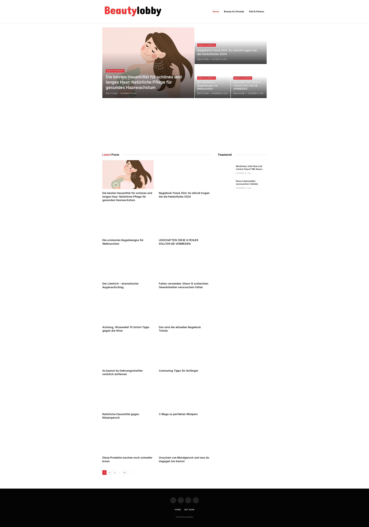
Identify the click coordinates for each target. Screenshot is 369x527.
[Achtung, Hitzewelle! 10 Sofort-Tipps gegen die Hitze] (128, 308)
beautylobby (112, 93)
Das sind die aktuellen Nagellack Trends (180, 329)
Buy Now (189, 509)
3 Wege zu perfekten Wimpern (178, 414)
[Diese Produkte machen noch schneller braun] (128, 439)
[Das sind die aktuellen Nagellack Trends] (184, 308)
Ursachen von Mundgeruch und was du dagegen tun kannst (184, 459)
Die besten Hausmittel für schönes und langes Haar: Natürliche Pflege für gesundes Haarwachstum (144, 82)
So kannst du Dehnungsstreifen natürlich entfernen (122, 372)
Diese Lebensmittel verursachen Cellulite (247, 182)
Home (216, 11)
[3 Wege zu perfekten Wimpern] (184, 395)
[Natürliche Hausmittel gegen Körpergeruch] (128, 395)
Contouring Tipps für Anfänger (178, 370)
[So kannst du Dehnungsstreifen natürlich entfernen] (128, 352)
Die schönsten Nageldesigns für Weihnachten (207, 85)
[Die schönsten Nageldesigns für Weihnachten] (128, 221)
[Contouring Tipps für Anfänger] (184, 352)
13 (124, 472)
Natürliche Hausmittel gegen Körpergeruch (120, 416)
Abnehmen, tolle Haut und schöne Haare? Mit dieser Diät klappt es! (249, 168)
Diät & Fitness (256, 11)
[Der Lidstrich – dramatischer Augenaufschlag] (128, 265)
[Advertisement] (156, 125)
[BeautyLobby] (132, 11)
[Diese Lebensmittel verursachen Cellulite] (225, 185)
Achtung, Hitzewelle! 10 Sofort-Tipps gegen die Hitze (125, 329)
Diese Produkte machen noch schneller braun (127, 459)
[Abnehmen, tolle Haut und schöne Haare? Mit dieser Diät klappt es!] (225, 170)
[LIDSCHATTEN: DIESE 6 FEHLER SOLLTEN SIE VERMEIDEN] (184, 221)
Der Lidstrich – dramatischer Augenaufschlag (120, 285)
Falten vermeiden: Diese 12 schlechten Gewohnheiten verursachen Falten (183, 285)
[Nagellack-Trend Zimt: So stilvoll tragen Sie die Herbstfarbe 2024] (231, 45)
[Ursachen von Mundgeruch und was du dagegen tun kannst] (184, 439)
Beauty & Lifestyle (234, 11)
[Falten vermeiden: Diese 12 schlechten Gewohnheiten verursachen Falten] (184, 265)
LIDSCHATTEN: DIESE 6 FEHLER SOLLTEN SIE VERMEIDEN (247, 85)
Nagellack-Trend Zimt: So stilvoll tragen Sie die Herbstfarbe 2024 (227, 52)
